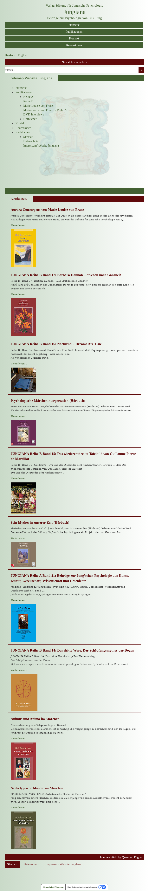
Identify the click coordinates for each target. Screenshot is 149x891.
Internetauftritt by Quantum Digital (121, 857)
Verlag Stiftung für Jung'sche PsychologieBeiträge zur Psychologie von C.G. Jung (74, 12)
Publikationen (74, 31)
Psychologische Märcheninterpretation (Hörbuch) (48, 401)
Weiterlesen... (19, 225)
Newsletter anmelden (74, 62)
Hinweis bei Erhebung (53, 887)
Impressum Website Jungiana (63, 864)
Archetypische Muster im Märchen (37, 788)
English (22, 55)
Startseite (74, 24)
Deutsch (10, 55)
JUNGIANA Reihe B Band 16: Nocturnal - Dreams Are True (56, 344)
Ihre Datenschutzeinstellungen (82, 887)
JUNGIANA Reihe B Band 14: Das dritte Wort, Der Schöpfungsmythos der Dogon (72, 650)
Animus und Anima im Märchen (35, 719)
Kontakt (74, 38)
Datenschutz (31, 864)
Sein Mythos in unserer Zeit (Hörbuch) (40, 522)
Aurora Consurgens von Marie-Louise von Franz (47, 209)
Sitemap (12, 864)
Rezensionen (74, 45)
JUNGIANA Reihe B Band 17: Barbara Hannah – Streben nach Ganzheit (66, 275)
